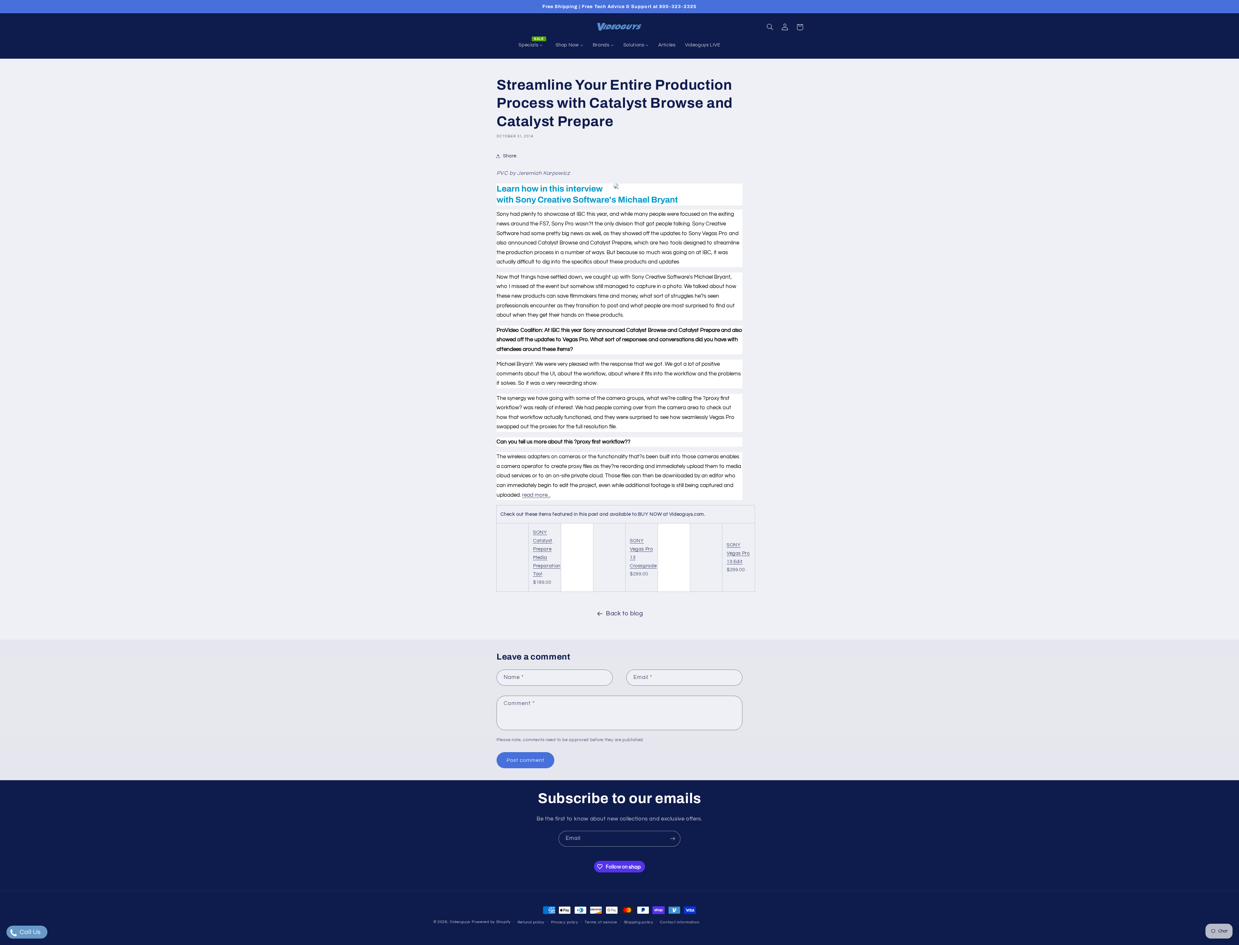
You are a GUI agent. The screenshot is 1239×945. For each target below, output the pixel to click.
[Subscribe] (672, 839)
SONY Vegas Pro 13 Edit (738, 553)
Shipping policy (638, 922)
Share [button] (510, 156)
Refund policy (531, 922)
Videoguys (460, 922)
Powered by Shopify (491, 922)
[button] (769, 27)
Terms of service (601, 922)
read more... (536, 495)
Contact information (679, 922)
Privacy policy (564, 922)
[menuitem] (532, 45)
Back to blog (624, 614)
